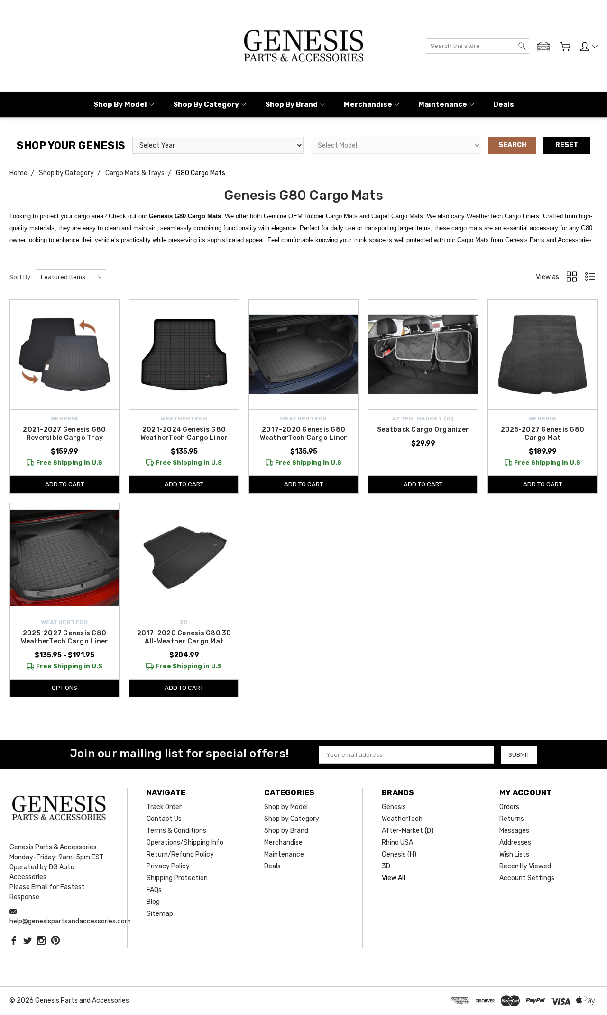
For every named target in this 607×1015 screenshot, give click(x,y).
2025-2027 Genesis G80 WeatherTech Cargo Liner (65, 637)
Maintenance (442, 104)
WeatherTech (402, 819)
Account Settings (526, 878)
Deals (503, 104)
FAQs (154, 890)
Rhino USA (397, 842)
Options (64, 687)
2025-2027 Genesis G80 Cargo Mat (542, 434)
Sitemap (160, 914)
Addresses (515, 842)
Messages (514, 831)
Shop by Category (206, 104)
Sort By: (20, 276)
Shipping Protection (177, 878)
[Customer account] (589, 46)
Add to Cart (64, 484)
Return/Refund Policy (180, 854)
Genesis (394, 807)
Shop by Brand (291, 104)
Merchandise (368, 104)
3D (386, 866)
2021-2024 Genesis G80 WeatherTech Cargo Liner (184, 434)
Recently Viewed (525, 866)
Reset (566, 145)
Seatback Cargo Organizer (423, 430)
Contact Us (164, 819)
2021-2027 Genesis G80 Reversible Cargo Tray (64, 434)
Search (512, 145)
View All (393, 878)
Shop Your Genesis (71, 145)
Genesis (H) (399, 854)
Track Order (164, 807)
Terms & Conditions (176, 831)
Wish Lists (514, 854)
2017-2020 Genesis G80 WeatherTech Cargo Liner (304, 434)
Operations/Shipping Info (185, 842)
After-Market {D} (408, 831)
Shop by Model (120, 104)
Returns (511, 819)
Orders (509, 807)
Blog (153, 902)
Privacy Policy (168, 866)
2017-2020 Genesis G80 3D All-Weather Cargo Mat (184, 637)
